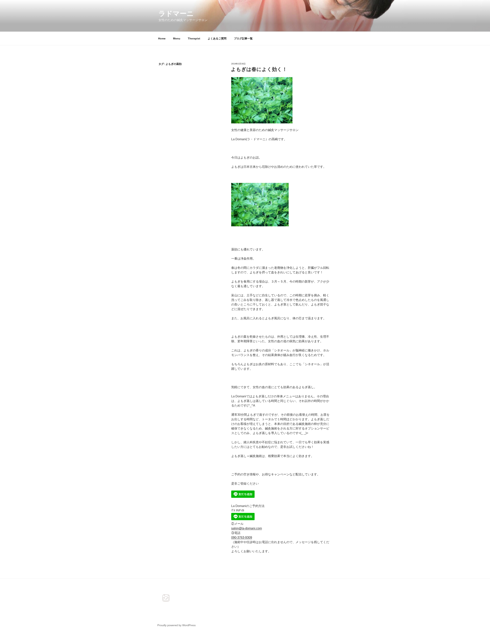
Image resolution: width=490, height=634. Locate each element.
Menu (176, 38)
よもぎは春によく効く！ (259, 69)
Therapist (194, 38)
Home (162, 38)
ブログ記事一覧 (243, 38)
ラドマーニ (176, 13)
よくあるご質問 (217, 38)
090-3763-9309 (241, 537)
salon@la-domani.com (246, 528)
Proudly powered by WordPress (176, 625)
